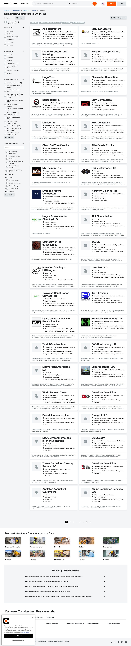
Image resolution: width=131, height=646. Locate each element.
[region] (18, 630)
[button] (5, 31)
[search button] (95, 4)
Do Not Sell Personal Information (55, 641)
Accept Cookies (18, 635)
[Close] (33, 617)
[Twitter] (118, 642)
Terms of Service (42, 641)
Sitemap (67, 641)
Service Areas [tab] (50, 617)
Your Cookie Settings (18, 640)
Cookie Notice (25, 632)
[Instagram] (122, 642)
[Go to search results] (23, 148)
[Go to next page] (90, 522)
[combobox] (81, 3)
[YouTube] (126, 642)
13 (86, 522)
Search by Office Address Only (12, 22)
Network (24, 3)
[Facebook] (114, 642)
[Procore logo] (11, 4)
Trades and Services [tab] (37, 617)
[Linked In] (111, 642)
